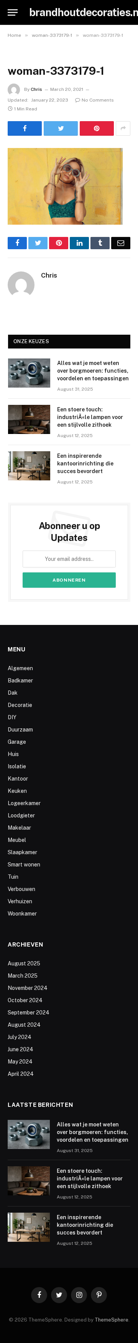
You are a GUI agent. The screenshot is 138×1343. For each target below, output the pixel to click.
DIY (12, 717)
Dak (13, 693)
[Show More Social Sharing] (123, 128)
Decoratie (20, 705)
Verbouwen (21, 889)
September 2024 (28, 1012)
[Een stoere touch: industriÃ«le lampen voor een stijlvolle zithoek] (29, 419)
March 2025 (23, 976)
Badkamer (20, 680)
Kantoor (18, 779)
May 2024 (20, 1062)
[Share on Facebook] (25, 128)
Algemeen (20, 668)
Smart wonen (24, 864)
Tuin (13, 877)
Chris (36, 89)
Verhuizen (20, 901)
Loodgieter (21, 815)
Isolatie (17, 766)
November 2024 (28, 988)
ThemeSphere (111, 1320)
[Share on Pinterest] (97, 128)
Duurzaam (20, 730)
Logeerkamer (24, 803)
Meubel (17, 840)
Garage (17, 742)
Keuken (17, 791)
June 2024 (20, 1049)
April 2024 (21, 1074)
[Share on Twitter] (61, 128)
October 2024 (25, 1000)
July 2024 (19, 1037)
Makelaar (19, 828)
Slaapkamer (22, 852)
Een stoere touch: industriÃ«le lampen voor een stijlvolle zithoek (90, 417)
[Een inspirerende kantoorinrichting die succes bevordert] (29, 465)
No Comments (98, 100)
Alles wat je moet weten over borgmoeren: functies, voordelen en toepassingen (93, 370)
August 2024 (24, 1025)
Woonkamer (22, 914)
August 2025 (24, 963)
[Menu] (13, 12)
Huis (13, 754)
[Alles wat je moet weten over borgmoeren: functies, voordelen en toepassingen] (29, 373)
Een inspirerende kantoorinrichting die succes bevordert (85, 463)
